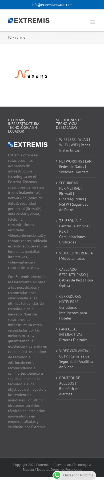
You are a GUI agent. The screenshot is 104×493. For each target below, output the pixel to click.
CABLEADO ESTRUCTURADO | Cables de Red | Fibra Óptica (76, 277)
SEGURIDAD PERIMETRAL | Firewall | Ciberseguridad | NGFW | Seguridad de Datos (74, 196)
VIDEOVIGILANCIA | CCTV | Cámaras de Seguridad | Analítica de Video (76, 358)
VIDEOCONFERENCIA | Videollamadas (76, 256)
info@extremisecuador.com (52, 4)
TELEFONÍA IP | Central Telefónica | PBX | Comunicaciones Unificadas (74, 231)
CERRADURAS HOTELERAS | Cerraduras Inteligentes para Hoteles (73, 307)
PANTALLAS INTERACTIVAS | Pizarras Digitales (73, 334)
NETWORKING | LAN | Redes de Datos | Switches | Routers (76, 166)
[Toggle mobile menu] (93, 22)
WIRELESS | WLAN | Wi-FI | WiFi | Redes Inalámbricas (74, 145)
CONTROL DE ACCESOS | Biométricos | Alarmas (69, 385)
